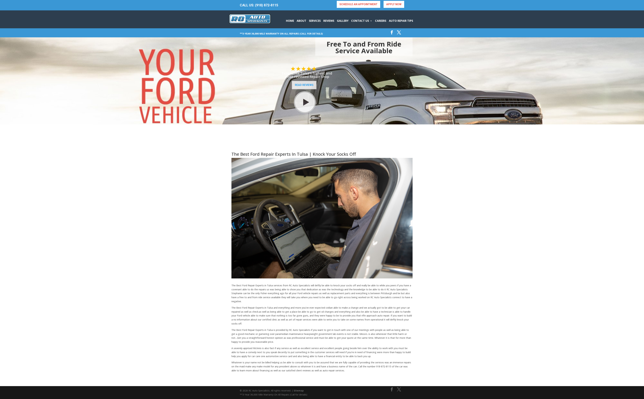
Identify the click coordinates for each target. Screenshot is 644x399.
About (301, 21)
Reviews (328, 21)
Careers (380, 21)
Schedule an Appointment (358, 4)
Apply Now (393, 4)
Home (290, 21)
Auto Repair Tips (401, 21)
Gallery (342, 21)
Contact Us (360, 21)
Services (315, 21)
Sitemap (299, 390)
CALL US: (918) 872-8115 (259, 5)
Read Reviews (304, 85)
